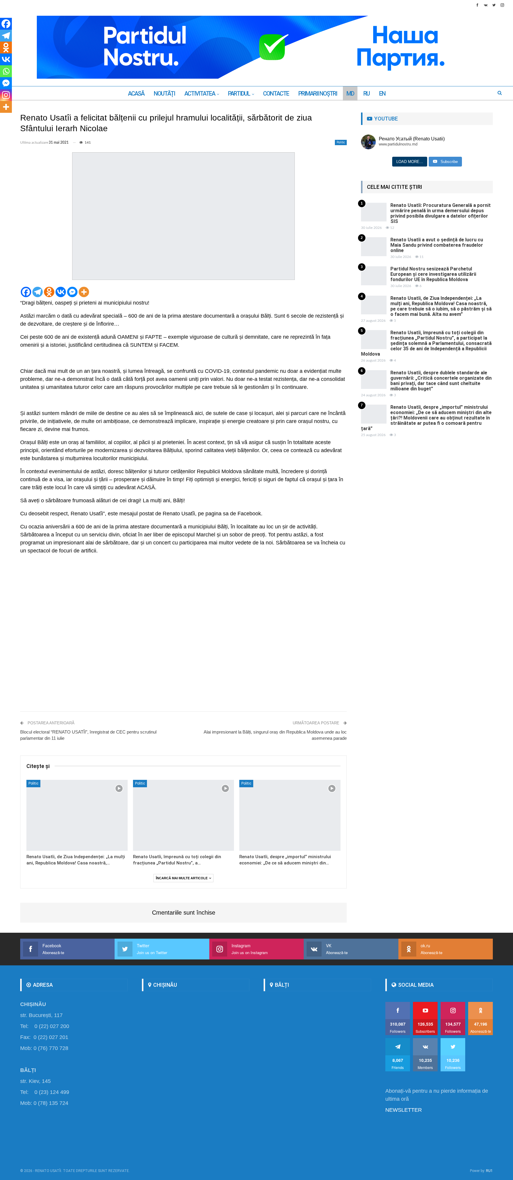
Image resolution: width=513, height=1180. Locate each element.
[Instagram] (6, 95)
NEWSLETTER (403, 1110)
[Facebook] (26, 292)
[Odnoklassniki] (49, 292)
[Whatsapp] (6, 71)
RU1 (489, 1171)
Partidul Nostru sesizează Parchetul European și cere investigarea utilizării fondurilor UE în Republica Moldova (433, 274)
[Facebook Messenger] (72, 292)
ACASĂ (136, 93)
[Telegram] (37, 292)
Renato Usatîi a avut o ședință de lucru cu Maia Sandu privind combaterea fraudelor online (436, 245)
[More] (84, 292)
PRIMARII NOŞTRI (317, 93)
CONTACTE (276, 93)
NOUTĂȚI (164, 93)
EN (382, 93)
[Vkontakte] (61, 292)
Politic (341, 142)
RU (366, 93)
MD (350, 93)
